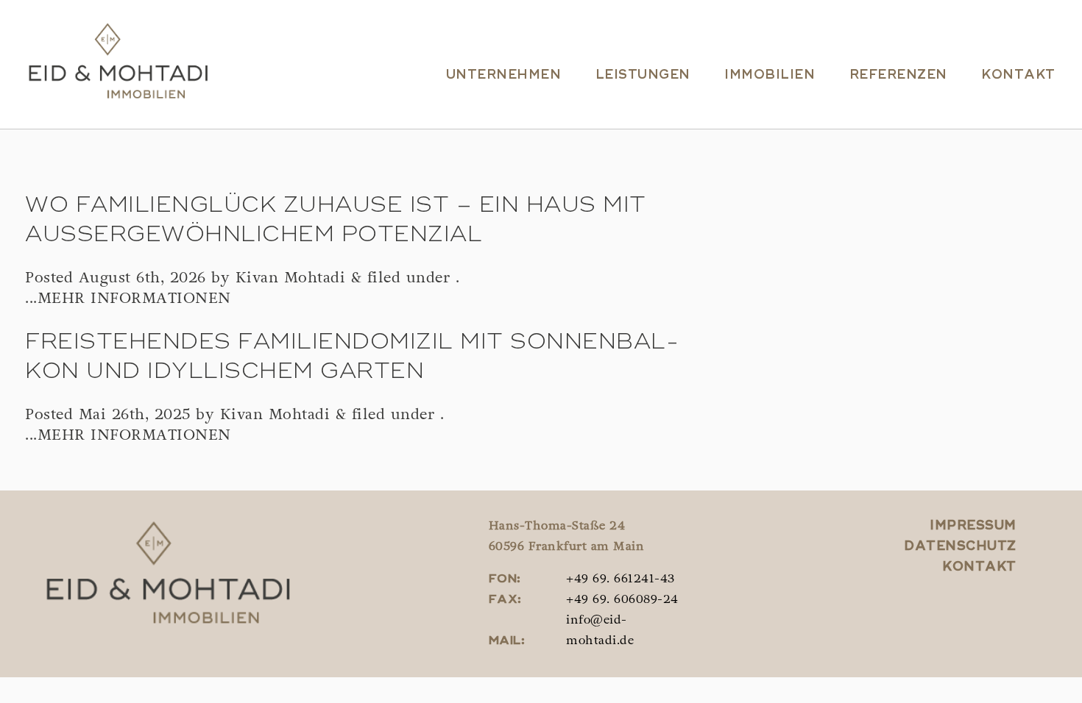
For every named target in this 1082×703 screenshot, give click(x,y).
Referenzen (898, 75)
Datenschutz (960, 546)
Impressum (973, 526)
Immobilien (769, 75)
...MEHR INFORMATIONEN (128, 299)
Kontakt (1018, 75)
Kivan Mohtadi (291, 278)
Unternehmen (504, 75)
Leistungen (642, 75)
